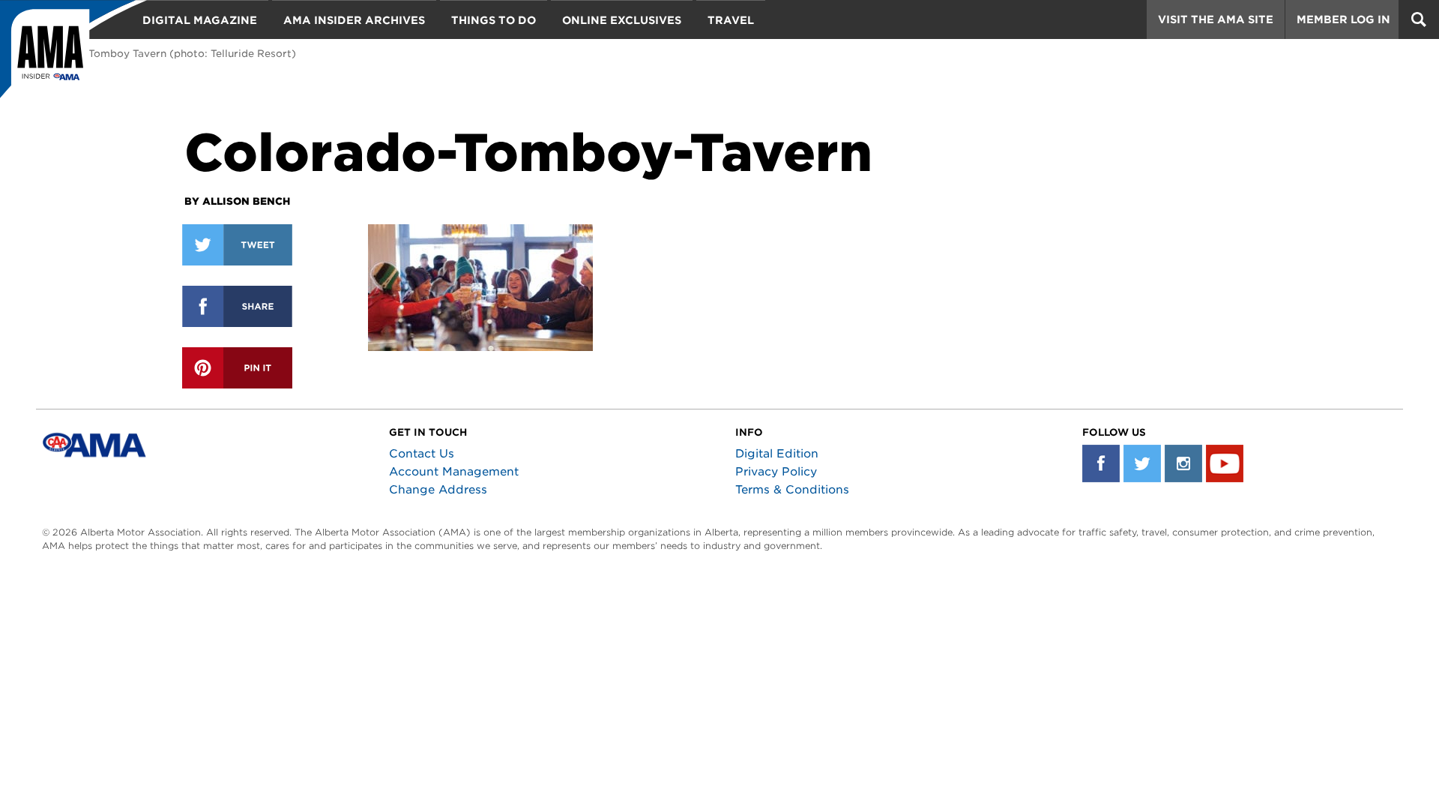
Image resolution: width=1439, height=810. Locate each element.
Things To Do (493, 20)
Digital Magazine (199, 20)
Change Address (438, 489)
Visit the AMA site (1215, 20)
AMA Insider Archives (354, 20)
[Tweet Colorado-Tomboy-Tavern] (237, 245)
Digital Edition (776, 453)
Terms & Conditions (792, 489)
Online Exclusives (621, 20)
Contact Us (421, 453)
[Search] (1419, 19)
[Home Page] (73, 56)
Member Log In (1343, 20)
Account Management (454, 471)
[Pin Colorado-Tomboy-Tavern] (237, 367)
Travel (731, 20)
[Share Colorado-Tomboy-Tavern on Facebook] (237, 306)
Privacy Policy (776, 471)
